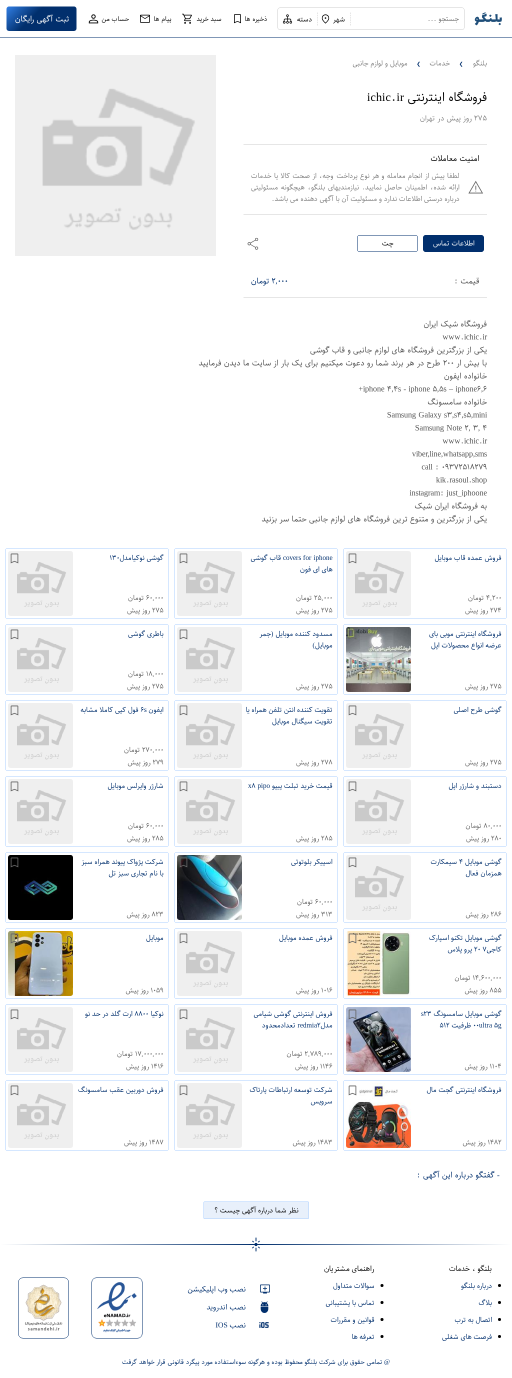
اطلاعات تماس (453, 243)
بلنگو (480, 63)
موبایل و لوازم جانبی (380, 63)
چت (388, 243)
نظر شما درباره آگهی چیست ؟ (256, 1210)
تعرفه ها (363, 1336)
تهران (427, 118)
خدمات (440, 63)
